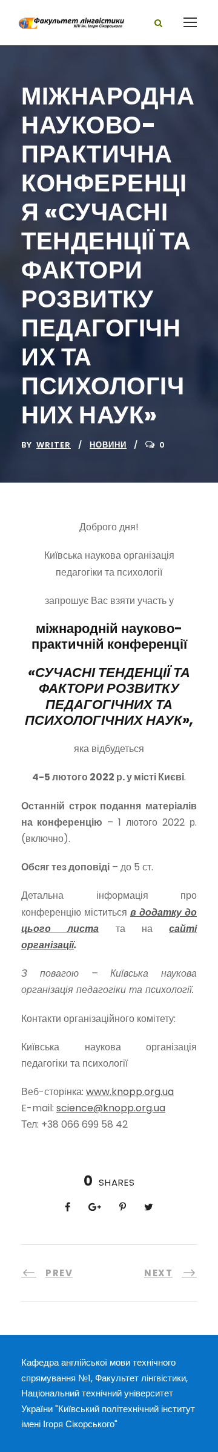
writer (53, 445)
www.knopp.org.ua (130, 1092)
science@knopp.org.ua (110, 1108)
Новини (108, 445)
